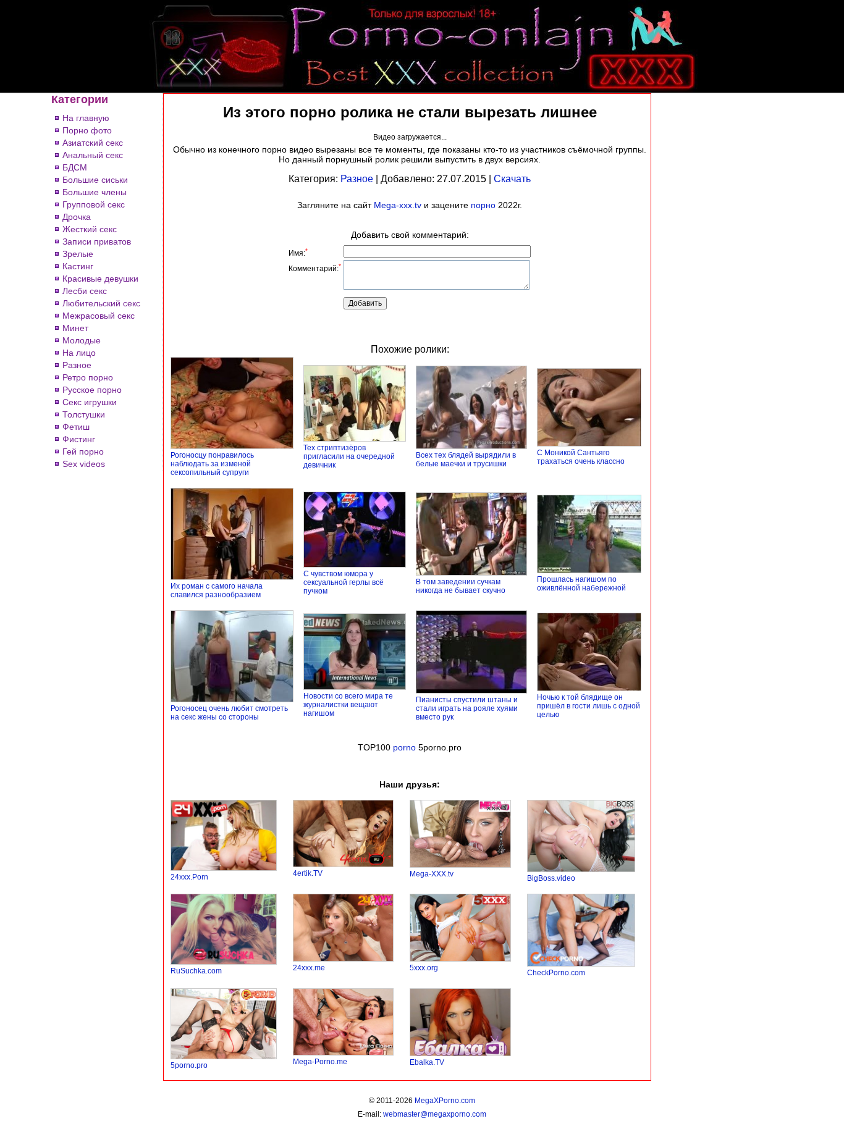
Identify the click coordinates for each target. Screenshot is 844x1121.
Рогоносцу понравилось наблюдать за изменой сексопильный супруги (212, 464)
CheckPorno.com (556, 972)
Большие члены (94, 192)
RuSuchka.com (196, 971)
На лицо (79, 353)
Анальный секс (92, 155)
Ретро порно (87, 377)
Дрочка (76, 217)
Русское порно (92, 390)
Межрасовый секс (98, 316)
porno (404, 747)
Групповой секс (93, 204)
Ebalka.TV (427, 1062)
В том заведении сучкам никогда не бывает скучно (460, 586)
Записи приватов (96, 241)
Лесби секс (84, 291)
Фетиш (76, 427)
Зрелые (77, 254)
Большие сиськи (95, 180)
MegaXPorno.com (445, 1100)
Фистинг (78, 439)
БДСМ (74, 167)
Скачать (512, 179)
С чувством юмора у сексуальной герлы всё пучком (343, 582)
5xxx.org (424, 968)
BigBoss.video (551, 878)
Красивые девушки (100, 278)
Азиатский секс (92, 143)
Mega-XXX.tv (432, 874)
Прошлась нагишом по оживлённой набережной (581, 583)
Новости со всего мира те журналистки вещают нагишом (348, 705)
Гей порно (83, 451)
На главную (85, 118)
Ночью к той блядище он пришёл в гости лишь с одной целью (588, 706)
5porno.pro (189, 1065)
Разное (76, 365)
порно (483, 205)
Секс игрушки (89, 402)
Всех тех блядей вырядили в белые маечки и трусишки (466, 459)
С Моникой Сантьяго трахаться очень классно (581, 457)
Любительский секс (101, 303)
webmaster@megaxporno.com (434, 1114)
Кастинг (77, 266)
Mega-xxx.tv (397, 205)
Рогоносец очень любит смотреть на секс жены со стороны (229, 712)
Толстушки (83, 414)
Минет (75, 328)
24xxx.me (309, 968)
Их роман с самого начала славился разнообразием (217, 590)
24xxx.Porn (189, 877)
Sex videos (83, 464)
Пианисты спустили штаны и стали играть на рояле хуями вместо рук (467, 708)
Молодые (81, 340)
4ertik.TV (308, 873)
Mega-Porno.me (320, 1061)
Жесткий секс (89, 229)
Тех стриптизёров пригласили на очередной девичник (349, 456)
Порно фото (87, 130)
